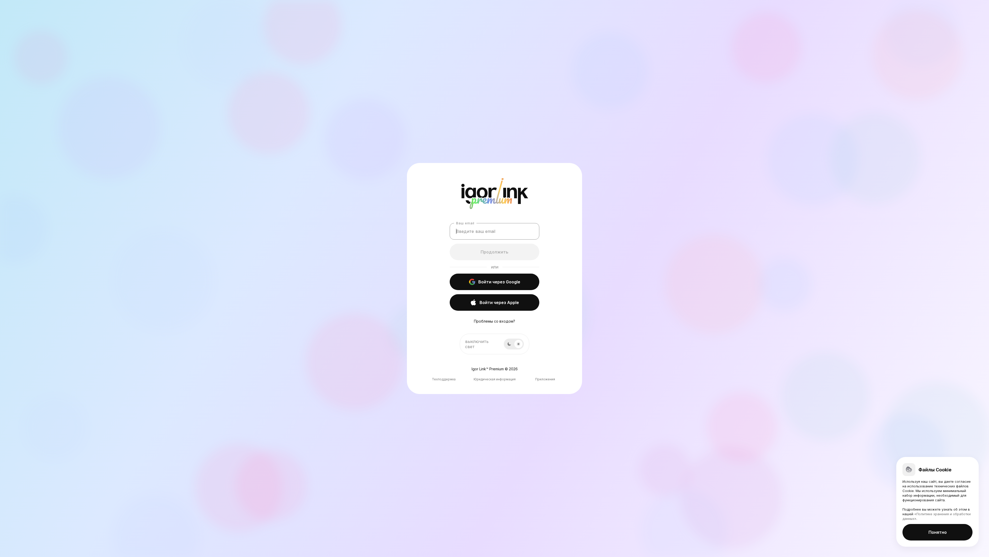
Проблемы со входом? (494, 321)
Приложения (545, 379)
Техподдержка (444, 379)
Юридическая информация (495, 379)
